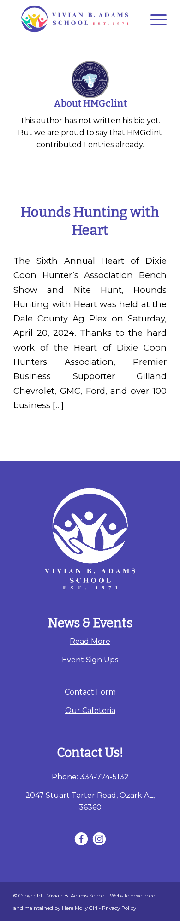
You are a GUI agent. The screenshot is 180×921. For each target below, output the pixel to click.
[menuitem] (154, 18)
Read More (90, 641)
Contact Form (90, 692)
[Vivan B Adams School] (74, 18)
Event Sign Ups (90, 659)
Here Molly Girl (79, 908)
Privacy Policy (119, 908)
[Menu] (154, 18)
